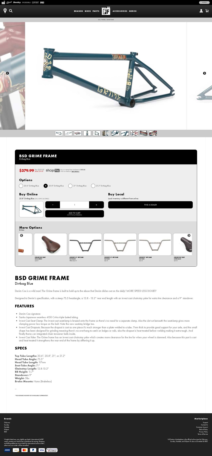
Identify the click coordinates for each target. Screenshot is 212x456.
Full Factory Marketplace (175, 439)
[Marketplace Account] (201, 11)
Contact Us (204, 425)
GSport (6, 429)
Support (204, 2)
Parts (96, 11)
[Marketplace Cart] (207, 11)
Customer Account (202, 427)
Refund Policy (203, 429)
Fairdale (6, 427)
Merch (133, 11)
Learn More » (75, 171)
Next (189, 235)
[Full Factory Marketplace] (3, 2)
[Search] (10, 11)
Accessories (120, 11)
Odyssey (7, 423)
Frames (104, 19)
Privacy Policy (203, 432)
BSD (99, 19)
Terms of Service (203, 434)
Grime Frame (110, 19)
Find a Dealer (150, 205)
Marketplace (201, 418)
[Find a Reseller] (5, 11)
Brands (78, 11)
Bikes (88, 11)
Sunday (6, 425)
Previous (21, 235)
